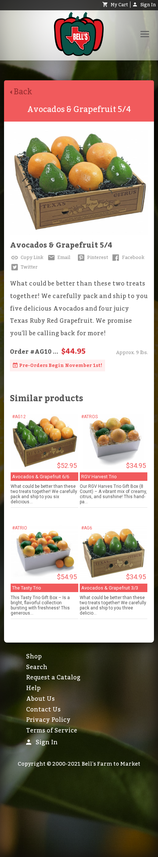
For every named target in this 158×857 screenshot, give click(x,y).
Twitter (28, 267)
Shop (34, 656)
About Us (40, 699)
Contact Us (43, 710)
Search (36, 667)
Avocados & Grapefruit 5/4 (61, 245)
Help (33, 688)
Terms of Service (51, 731)
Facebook (132, 257)
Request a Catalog (53, 677)
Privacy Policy (48, 720)
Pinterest (97, 257)
